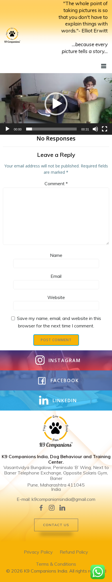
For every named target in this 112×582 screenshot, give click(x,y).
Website (56, 297)
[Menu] (103, 66)
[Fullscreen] (104, 129)
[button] (56, 103)
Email (56, 276)
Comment (56, 183)
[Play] (7, 129)
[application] (56, 104)
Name (56, 255)
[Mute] (95, 129)
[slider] (51, 129)
